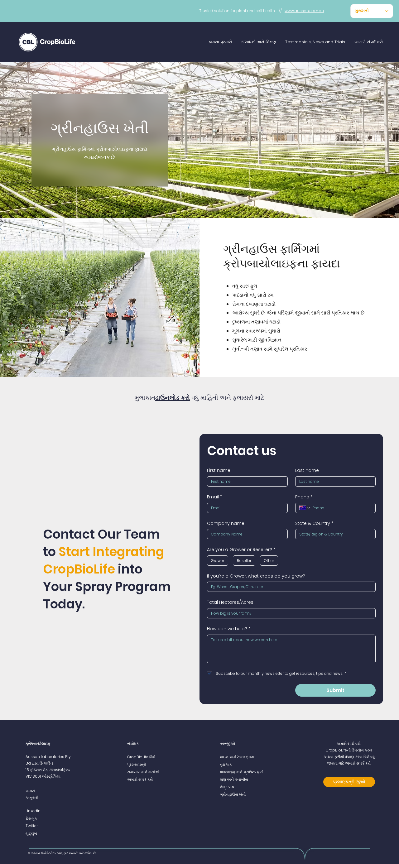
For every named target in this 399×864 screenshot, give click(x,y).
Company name (225, 523)
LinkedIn (33, 811)
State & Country (314, 523)
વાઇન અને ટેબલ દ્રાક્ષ (237, 757)
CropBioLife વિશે (141, 757)
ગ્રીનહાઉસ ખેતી (233, 794)
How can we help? (229, 629)
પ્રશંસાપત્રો (136, 764)
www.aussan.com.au (304, 10)
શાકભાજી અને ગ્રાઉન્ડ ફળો (241, 772)
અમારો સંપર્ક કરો (140, 779)
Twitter (32, 825)
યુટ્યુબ (31, 833)
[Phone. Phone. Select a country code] (305, 507)
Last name (307, 470)
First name (218, 470)
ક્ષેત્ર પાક (227, 787)
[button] (220, 42)
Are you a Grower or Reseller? (241, 550)
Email (214, 497)
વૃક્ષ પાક (226, 764)
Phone (304, 497)
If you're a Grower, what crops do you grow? (256, 576)
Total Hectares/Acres (230, 602)
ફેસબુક (31, 818)
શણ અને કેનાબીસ (234, 779)
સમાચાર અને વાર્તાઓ (143, 772)
